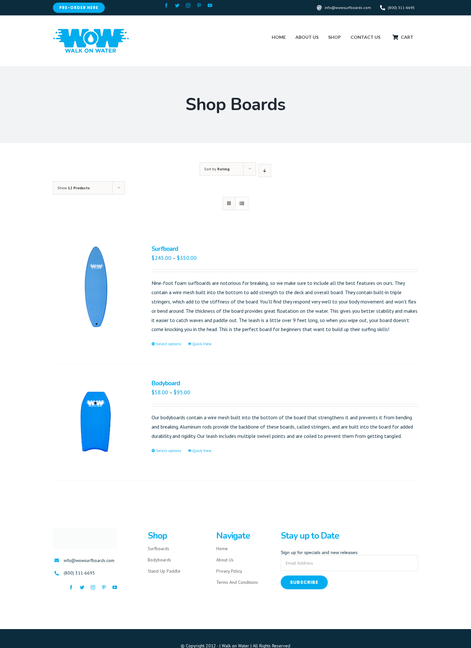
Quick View (201, 343)
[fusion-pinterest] (199, 5)
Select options (168, 343)
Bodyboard (166, 383)
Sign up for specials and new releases (319, 552)
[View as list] (242, 203)
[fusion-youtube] (210, 5)
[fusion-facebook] (166, 5)
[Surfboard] (95, 287)
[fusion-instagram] (188, 5)
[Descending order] (265, 170)
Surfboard (165, 249)
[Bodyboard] (95, 422)
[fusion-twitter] (177, 5)
